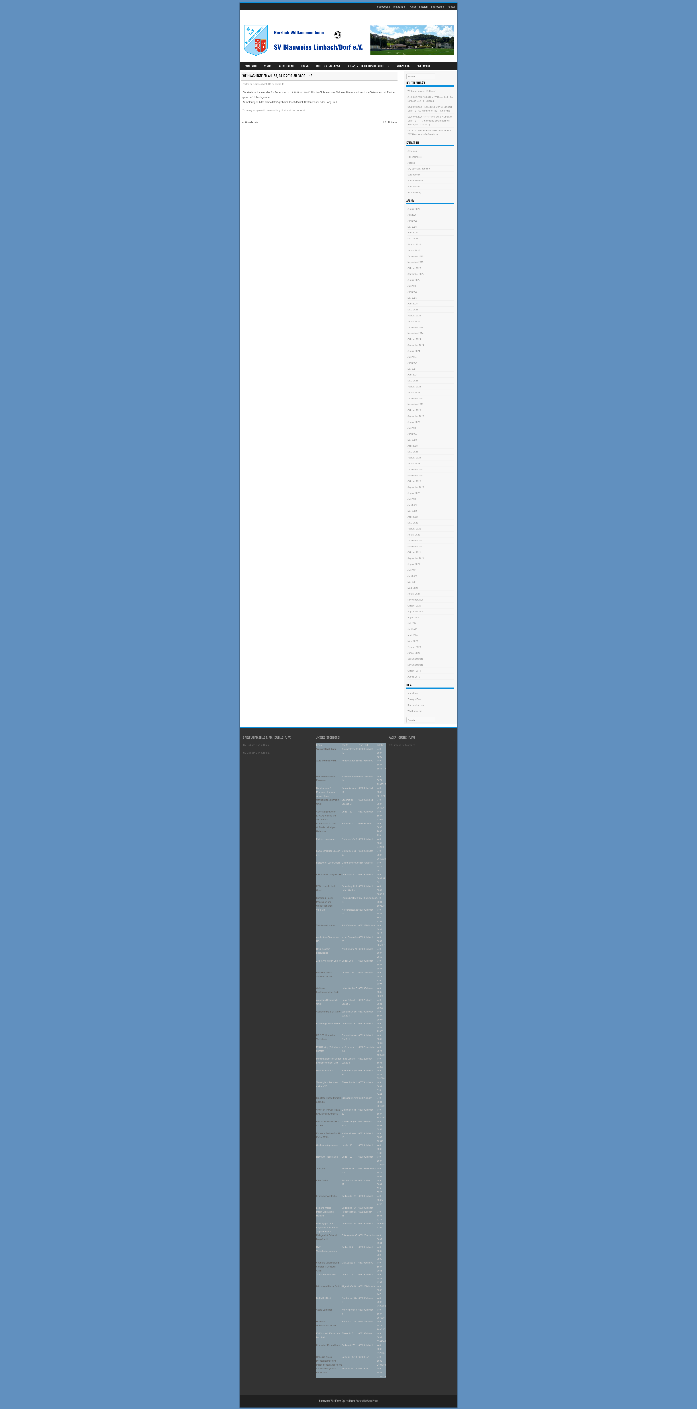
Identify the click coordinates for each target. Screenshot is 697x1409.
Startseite (251, 66)
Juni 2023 (412, 433)
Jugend (305, 66)
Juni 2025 (412, 291)
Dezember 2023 (415, 398)
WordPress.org (414, 710)
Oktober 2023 (414, 410)
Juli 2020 (412, 623)
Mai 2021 (412, 581)
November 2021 (415, 546)
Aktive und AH (286, 66)
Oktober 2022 (414, 481)
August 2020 (413, 617)
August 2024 (413, 350)
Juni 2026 (412, 220)
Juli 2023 (412, 427)
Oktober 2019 (414, 670)
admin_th (279, 83)
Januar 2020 (413, 652)
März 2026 (412, 238)
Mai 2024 (412, 368)
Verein (267, 66)
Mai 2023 (412, 439)
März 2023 (412, 451)
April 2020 (412, 635)
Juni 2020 (412, 629)
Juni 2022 (412, 504)
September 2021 (415, 558)
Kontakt (451, 6)
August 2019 (413, 676)
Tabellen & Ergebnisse (328, 66)
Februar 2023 (414, 457)
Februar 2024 (414, 386)
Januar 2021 (413, 593)
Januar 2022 (413, 534)
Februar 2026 (414, 244)
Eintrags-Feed (414, 699)
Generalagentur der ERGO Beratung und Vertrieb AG (326, 815)
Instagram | (399, 6)
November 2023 (415, 404)
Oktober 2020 (414, 605)
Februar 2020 (414, 646)
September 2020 (415, 611)
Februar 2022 (414, 528)
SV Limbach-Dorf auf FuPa (256, 744)
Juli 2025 (412, 285)
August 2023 (413, 421)
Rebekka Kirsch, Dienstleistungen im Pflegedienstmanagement (329, 1360)
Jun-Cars (320, 1168)
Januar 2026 (413, 250)
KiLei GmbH (322, 1180)
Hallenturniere (414, 156)
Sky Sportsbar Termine (418, 168)
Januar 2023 (413, 463)
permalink (300, 110)
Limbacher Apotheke (326, 1195)
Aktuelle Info (249, 122)
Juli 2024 (412, 356)
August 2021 (413, 563)
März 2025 (412, 309)
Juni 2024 (412, 362)
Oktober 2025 (414, 268)
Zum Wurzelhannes (325, 925)
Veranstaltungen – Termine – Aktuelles (368, 66)
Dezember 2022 (415, 469)
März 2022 (412, 522)
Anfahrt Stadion (419, 6)
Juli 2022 (412, 498)
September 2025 (415, 273)
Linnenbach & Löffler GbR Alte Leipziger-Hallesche (326, 827)
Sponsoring (403, 66)
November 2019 (415, 664)
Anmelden (412, 693)
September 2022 (415, 487)
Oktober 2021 (414, 552)
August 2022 (413, 492)
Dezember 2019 (415, 658)
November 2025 (415, 262)
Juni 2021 (412, 575)
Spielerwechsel (415, 180)
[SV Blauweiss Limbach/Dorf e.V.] (348, 57)
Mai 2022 (412, 510)
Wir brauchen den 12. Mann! (421, 90)
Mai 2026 (412, 226)
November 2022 (415, 475)
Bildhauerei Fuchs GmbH (328, 1286)
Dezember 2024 (415, 327)
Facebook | (383, 6)
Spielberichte (414, 174)
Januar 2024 (413, 392)
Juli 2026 (412, 214)
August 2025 (413, 279)
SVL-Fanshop (424, 66)
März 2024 (412, 380)
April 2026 (412, 232)
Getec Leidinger (324, 1309)
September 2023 (415, 416)
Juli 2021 (412, 569)
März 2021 (412, 587)
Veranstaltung (273, 110)
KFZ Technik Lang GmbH (328, 874)
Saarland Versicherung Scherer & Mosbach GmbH (327, 1266)
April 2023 (412, 445)
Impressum (437, 6)
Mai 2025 (412, 297)
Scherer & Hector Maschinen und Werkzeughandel (324, 901)
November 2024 (415, 333)
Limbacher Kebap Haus (328, 1345)
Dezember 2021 (415, 540)
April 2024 (412, 374)
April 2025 (412, 303)
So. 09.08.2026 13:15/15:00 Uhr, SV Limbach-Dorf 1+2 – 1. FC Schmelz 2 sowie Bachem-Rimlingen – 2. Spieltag (430, 120)
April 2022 (412, 516)
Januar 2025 (413, 321)
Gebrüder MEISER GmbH (328, 1011)
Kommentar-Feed (416, 704)
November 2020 (415, 599)
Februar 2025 (414, 315)
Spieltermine (413, 186)
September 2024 (415, 345)
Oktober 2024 (414, 339)
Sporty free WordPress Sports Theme (337, 1401)
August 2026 (413, 208)
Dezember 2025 (415, 256)
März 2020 (412, 640)
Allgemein (412, 150)
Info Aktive (390, 122)
